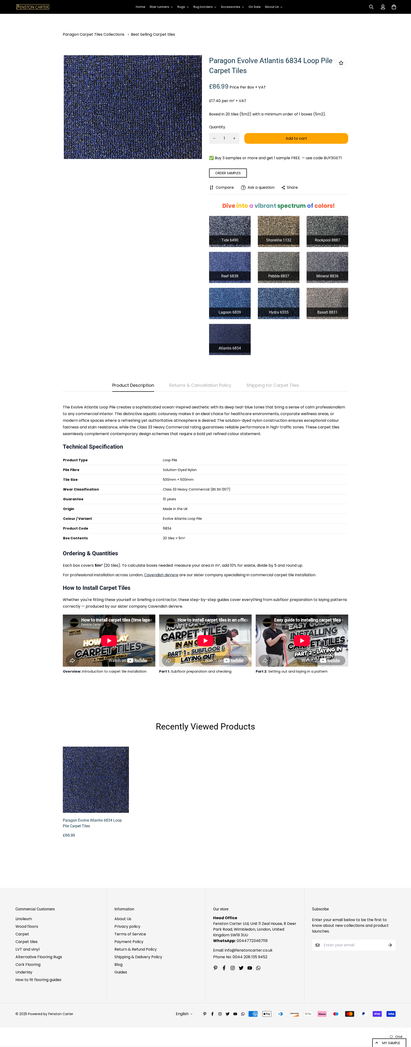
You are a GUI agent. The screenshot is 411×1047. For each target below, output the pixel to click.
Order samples (228, 173)
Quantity (217, 127)
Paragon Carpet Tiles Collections (93, 34)
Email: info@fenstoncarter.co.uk (243, 950)
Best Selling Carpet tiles (153, 34)
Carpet (22, 934)
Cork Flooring (27, 964)
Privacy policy (127, 926)
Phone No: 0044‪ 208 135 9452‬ (240, 957)
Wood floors (26, 926)
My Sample (391, 1043)
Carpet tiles (26, 941)
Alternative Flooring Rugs (38, 957)
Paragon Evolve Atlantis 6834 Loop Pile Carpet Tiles (92, 823)
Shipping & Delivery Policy (138, 957)
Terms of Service (130, 934)
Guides (120, 972)
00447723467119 (252, 940)
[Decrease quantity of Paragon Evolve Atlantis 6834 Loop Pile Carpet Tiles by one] (214, 138)
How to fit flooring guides (38, 979)
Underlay (23, 972)
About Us (122, 919)
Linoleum (23, 919)
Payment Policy (128, 941)
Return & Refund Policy (135, 949)
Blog (118, 964)
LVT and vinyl (27, 949)
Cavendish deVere (161, 575)
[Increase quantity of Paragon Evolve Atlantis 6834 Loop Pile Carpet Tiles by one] (234, 138)
